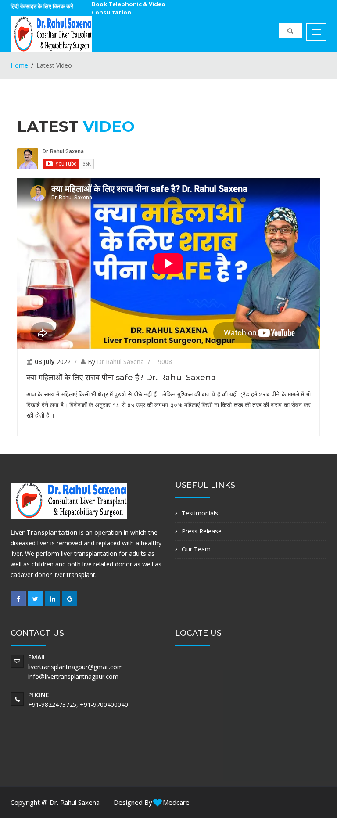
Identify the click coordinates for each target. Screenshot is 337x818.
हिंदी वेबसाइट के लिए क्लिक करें (42, 6)
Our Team (196, 549)
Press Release (202, 531)
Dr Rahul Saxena (120, 361)
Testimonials (200, 513)
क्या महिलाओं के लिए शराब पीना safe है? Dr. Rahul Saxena (121, 377)
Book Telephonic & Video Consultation (128, 8)
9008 (165, 361)
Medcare (175, 802)
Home (19, 65)
